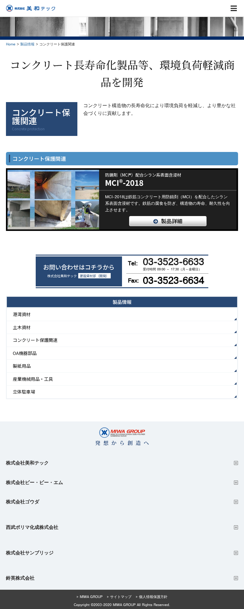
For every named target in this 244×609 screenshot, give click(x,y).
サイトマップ (121, 597)
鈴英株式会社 (20, 578)
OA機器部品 (25, 353)
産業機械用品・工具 (33, 379)
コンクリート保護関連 (35, 340)
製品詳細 (171, 221)
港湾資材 (22, 314)
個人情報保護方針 (153, 597)
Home (10, 44)
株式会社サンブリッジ (30, 553)
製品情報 (27, 44)
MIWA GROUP (91, 597)
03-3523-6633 (173, 262)
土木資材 (22, 327)
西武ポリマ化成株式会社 (32, 527)
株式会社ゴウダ (22, 502)
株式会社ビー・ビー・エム (34, 482)
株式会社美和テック (27, 463)
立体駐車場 (24, 391)
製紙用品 (22, 366)
